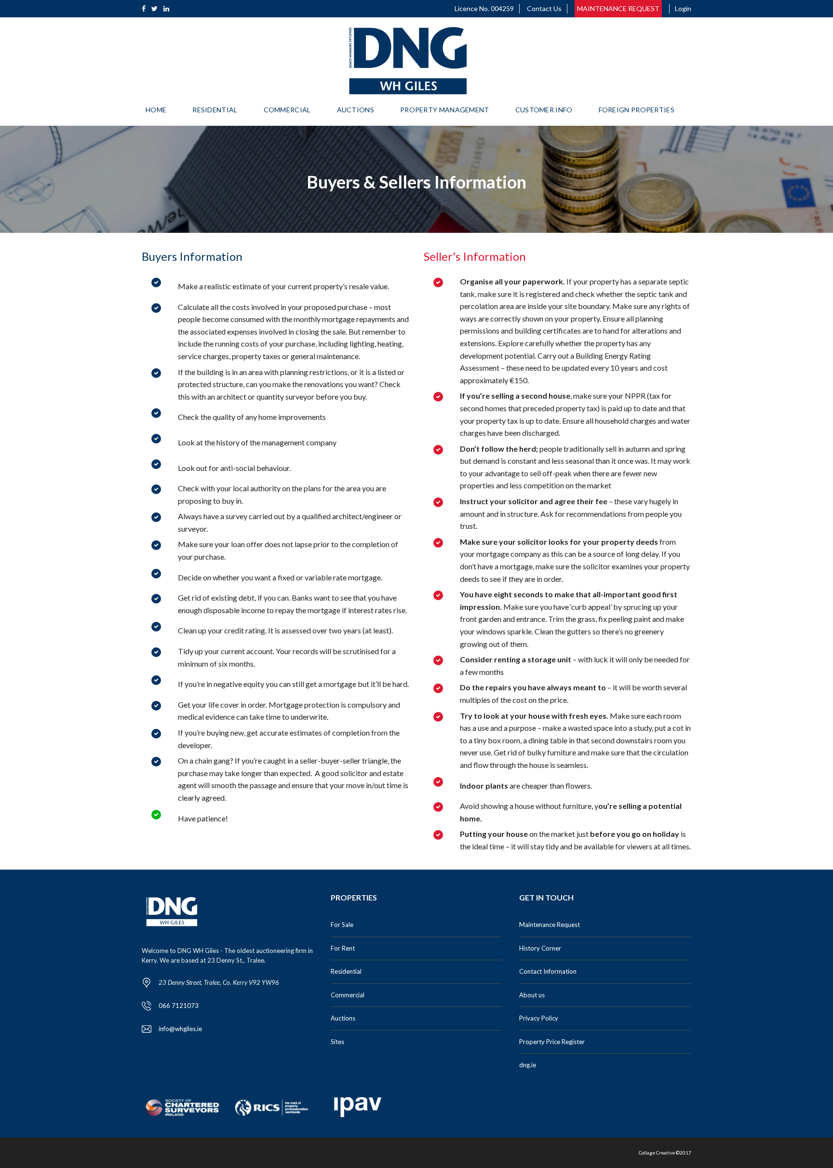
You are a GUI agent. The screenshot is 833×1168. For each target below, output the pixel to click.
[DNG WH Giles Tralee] (408, 60)
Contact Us (544, 8)
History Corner (540, 948)
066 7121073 (179, 1005)
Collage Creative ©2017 (665, 1152)
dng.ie (527, 1065)
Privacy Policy (538, 1018)
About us (532, 995)
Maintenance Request (549, 924)
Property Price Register (552, 1042)
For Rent (343, 948)
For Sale (342, 924)
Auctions (343, 1018)
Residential (346, 971)
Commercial (347, 995)
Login (683, 8)
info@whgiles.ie (180, 1029)
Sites (337, 1042)
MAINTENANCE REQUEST (618, 8)
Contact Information (548, 971)
